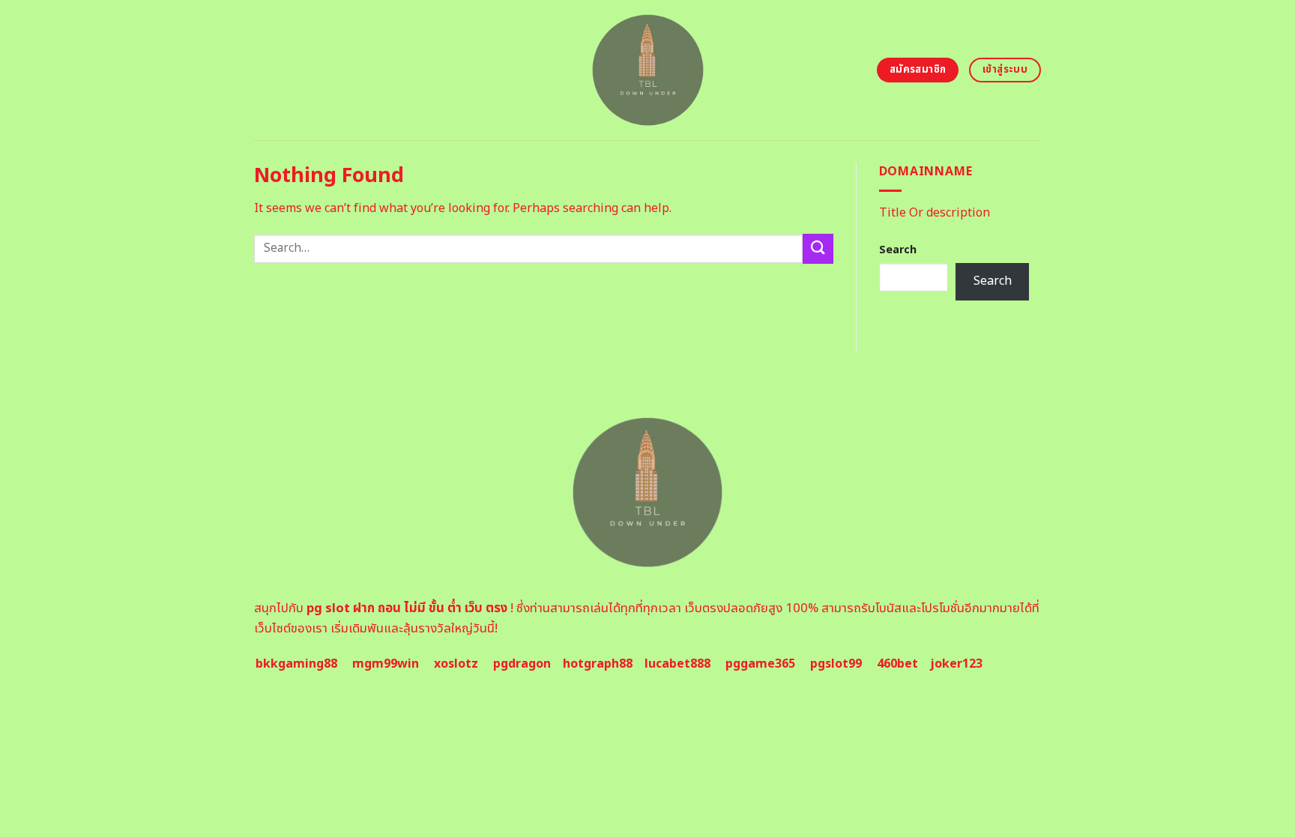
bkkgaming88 (296, 664)
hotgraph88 (598, 664)
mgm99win (385, 664)
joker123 (956, 664)
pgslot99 (836, 664)
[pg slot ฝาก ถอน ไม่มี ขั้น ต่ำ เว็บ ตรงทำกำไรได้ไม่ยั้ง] (648, 70)
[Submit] (818, 248)
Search (898, 250)
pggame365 (760, 664)
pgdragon (522, 664)
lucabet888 (677, 664)
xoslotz (456, 664)
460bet (897, 664)
